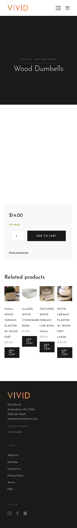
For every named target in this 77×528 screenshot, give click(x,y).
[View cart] (67, 8)
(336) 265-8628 (16, 414)
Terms (11, 482)
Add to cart (46, 236)
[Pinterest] (25, 514)
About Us (12, 455)
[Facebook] (17, 514)
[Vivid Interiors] (17, 8)
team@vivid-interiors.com (22, 418)
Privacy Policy (15, 475)
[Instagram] (9, 514)
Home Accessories (18, 252)
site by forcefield (14, 432)
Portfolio (12, 462)
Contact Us (14, 468)
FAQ (10, 489)
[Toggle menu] (58, 8)
